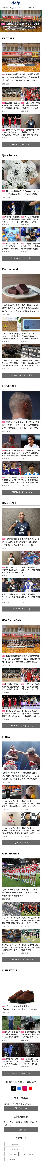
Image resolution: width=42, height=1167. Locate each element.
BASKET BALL (11, 619)
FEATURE (8, 38)
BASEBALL (9, 503)
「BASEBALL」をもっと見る (21, 609)
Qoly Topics (9, 155)
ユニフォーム (13, 1144)
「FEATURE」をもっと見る (21, 144)
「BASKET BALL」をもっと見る (21, 726)
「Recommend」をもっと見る (21, 375)
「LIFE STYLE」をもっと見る (21, 1073)
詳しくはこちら (21, 1108)
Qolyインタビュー (15, 1149)
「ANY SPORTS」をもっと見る (21, 959)
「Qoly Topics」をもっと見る (21, 258)
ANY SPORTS (10, 853)
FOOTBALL (9, 386)
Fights (6, 736)
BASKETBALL (29, 1154)
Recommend (10, 269)
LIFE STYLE (9, 970)
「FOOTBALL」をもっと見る (21, 492)
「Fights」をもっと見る (21, 843)
